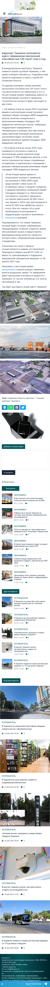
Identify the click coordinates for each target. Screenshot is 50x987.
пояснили (10, 217)
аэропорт (30, 398)
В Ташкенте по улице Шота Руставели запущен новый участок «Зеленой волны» (29, 603)
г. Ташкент (39, 398)
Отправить (8, 472)
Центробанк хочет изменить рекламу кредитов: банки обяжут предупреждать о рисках (31, 577)
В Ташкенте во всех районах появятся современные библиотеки (29, 619)
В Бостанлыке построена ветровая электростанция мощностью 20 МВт (29, 499)
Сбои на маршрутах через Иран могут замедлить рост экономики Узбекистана (31, 530)
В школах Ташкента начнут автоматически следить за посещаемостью (25, 649)
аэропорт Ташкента (11, 401)
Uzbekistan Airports (16, 398)
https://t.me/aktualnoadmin (34, 971)
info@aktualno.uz (13, 969)
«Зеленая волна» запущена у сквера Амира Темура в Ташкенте (29, 634)
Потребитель (21, 598)
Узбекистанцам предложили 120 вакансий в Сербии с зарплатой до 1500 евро (30, 561)
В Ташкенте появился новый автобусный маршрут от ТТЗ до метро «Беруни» (31, 665)
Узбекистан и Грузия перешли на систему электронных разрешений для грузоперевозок (30, 515)
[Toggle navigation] (4, 13)
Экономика (20, 495)
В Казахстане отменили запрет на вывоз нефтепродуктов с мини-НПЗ (30, 545)
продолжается (9, 269)
